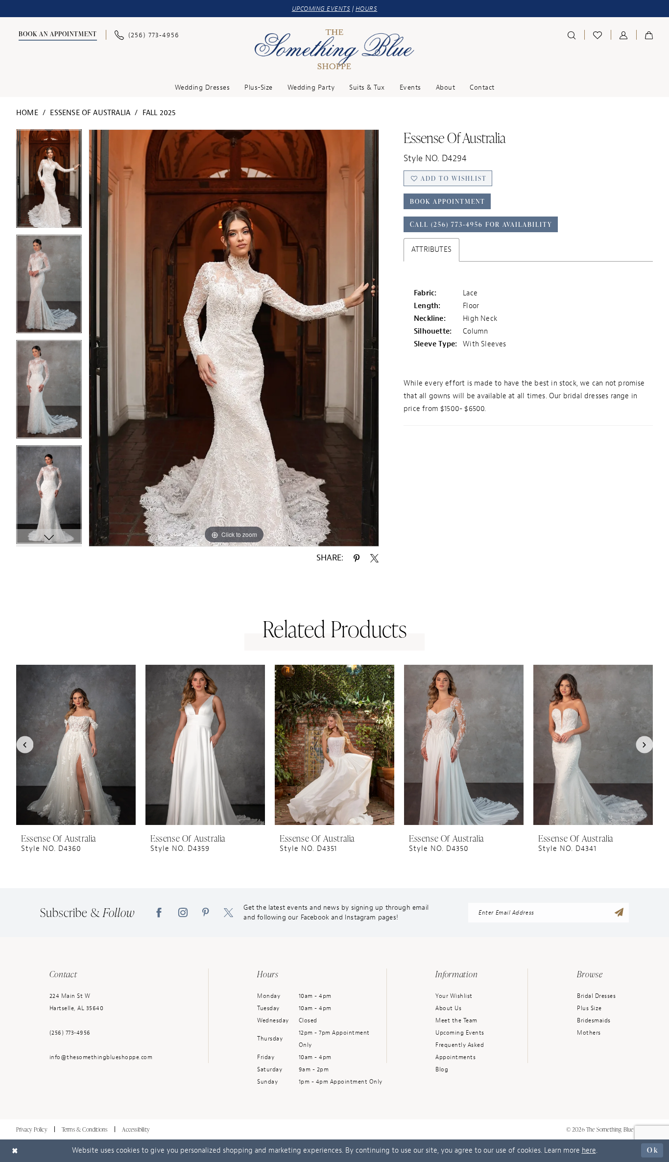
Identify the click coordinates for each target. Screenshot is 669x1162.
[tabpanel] (49, 182)
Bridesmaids (594, 1020)
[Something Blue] (334, 49)
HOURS (367, 8)
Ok (652, 1150)
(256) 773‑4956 (70, 1033)
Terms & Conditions (85, 1129)
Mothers (589, 1033)
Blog (441, 1069)
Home (27, 113)
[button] (623, 35)
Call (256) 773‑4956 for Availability (481, 224)
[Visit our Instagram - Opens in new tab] (183, 912)
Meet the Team (456, 1020)
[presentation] (76, 745)
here (589, 1150)
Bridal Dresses (596, 996)
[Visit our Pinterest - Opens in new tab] (206, 912)
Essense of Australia (90, 113)
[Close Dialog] (15, 1150)
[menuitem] (56, 35)
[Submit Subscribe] (619, 912)
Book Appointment (447, 201)
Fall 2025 (159, 113)
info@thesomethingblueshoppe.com (101, 1057)
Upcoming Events (459, 1033)
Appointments (455, 1057)
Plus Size (589, 1008)
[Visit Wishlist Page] (597, 35)
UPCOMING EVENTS (321, 8)
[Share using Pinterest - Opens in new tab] (356, 557)
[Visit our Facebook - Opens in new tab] (159, 912)
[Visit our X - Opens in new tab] (228, 912)
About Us (448, 1008)
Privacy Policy (31, 1129)
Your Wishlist (454, 996)
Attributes (431, 249)
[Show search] (571, 35)
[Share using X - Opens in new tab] (374, 557)
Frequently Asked (459, 1045)
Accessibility (135, 1129)
